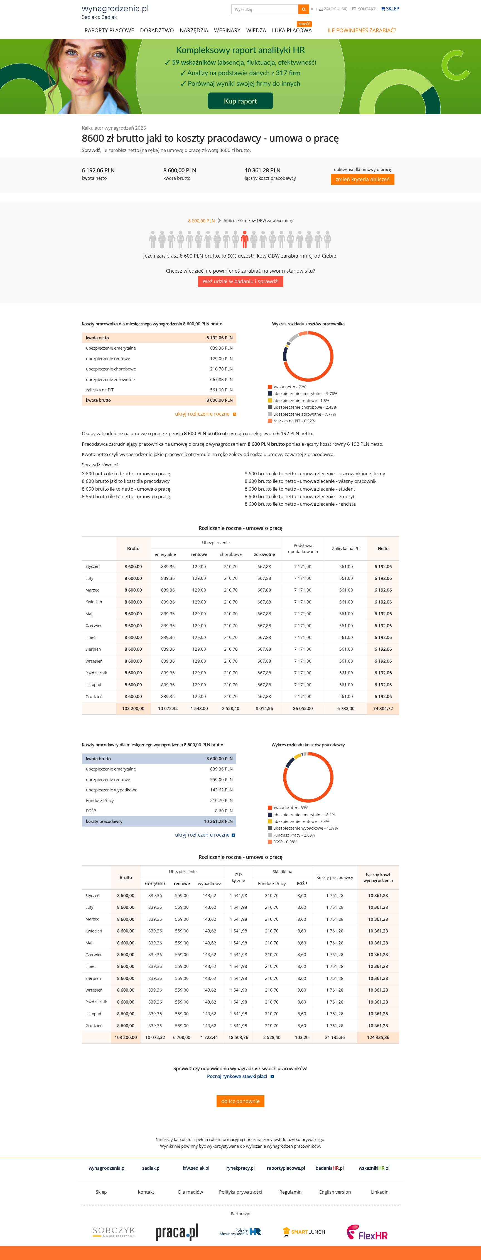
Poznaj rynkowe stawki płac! (237, 1076)
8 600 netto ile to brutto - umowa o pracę (126, 473)
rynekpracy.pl (240, 1168)
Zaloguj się (335, 8)
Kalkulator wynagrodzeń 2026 (114, 128)
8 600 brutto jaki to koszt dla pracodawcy (126, 481)
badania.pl (330, 1168)
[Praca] (177, 1232)
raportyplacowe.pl (286, 1168)
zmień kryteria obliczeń (363, 179)
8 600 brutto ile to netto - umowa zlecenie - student (300, 489)
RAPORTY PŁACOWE (109, 30)
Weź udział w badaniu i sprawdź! (241, 281)
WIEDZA (256, 30)
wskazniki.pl (374, 1168)
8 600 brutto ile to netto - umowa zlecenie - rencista (300, 504)
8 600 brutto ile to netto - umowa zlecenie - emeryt (300, 496)
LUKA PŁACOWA (292, 30)
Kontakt (366, 8)
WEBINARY (227, 30)
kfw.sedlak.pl (196, 1168)
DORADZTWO (157, 30)
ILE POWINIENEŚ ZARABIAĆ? (362, 30)
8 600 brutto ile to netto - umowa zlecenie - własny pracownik (311, 481)
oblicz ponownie (240, 1101)
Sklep (392, 8)
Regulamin (290, 1192)
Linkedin (380, 1192)
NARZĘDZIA (194, 30)
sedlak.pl (151, 1168)
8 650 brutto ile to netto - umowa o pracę (126, 489)
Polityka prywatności (240, 1192)
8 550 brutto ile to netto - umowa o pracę (126, 496)
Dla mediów (190, 1192)
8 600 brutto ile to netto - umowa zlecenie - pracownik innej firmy (315, 473)
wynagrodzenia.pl (107, 1168)
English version (335, 1192)
